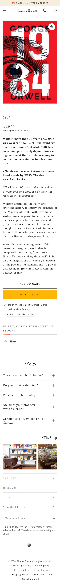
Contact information (42, 574)
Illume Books (24, 561)
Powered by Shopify (20, 565)
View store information (21, 314)
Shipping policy (20, 574)
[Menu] (5, 10)
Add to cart (30, 284)
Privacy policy (21, 570)
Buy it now (30, 295)
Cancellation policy (32, 579)
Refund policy (42, 565)
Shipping (7, 130)
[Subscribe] (55, 518)
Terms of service (41, 570)
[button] (45, 10)
